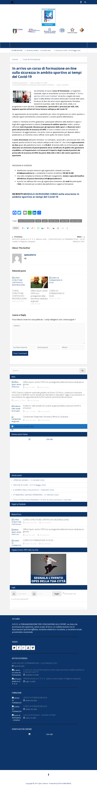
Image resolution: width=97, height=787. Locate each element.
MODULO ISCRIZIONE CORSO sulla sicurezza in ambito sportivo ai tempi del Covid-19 (45, 195)
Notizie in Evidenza (48, 85)
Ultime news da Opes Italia (23, 426)
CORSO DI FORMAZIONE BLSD (35, 706)
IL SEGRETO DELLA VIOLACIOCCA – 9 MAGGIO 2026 (33, 490)
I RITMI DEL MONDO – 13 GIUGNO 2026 (38, 50)
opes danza (53, 221)
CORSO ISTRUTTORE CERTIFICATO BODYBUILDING (19, 294)
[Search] (82, 370)
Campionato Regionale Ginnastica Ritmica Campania (45, 416)
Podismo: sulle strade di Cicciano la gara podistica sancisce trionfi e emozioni (52, 407)
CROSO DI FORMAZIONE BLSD (35, 697)
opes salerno (76, 221)
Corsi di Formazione (31, 59)
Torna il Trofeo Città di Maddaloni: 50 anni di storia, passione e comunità (42, 499)
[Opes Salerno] (48, 17)
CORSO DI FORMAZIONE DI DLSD (56, 293)
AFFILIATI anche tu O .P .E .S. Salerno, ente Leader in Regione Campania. (29, 239)
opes (45, 221)
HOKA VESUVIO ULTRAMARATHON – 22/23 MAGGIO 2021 (67, 239)
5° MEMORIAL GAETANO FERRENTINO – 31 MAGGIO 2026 (36, 495)
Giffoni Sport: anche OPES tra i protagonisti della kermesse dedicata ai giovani (39, 295)
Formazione (32, 85)
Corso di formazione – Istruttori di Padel (39, 715)
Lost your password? (21, 599)
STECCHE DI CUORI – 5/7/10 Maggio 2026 (67, 50)
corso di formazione (26, 221)
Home (15, 59)
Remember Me (70, 594)
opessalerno (30, 255)
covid (38, 221)
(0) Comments (44, 387)
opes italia (64, 221)
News (39, 85)
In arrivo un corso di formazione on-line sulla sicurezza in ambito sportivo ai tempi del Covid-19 (53, 671)
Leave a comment (62, 85)
